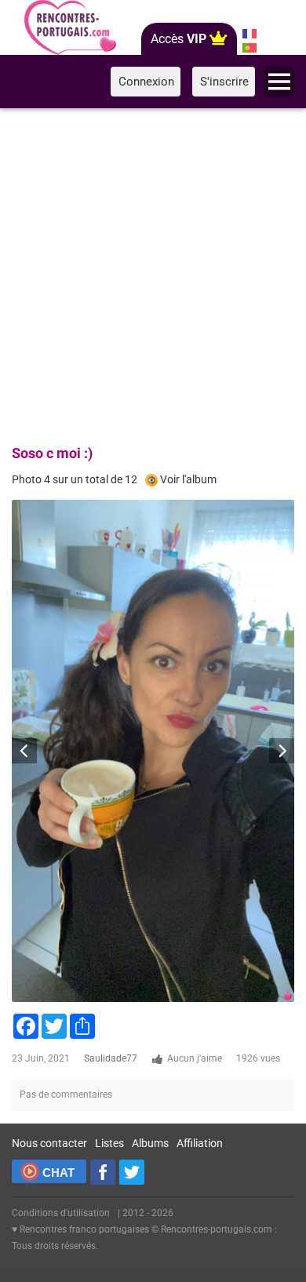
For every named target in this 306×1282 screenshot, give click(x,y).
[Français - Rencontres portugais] (249, 34)
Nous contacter (49, 1143)
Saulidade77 (110, 1058)
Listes (109, 1143)
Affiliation (200, 1143)
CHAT (58, 1172)
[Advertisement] (153, 274)
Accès (178, 38)
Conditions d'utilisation (61, 1212)
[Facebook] (102, 1172)
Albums (150, 1143)
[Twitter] (131, 1172)
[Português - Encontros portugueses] (249, 48)
